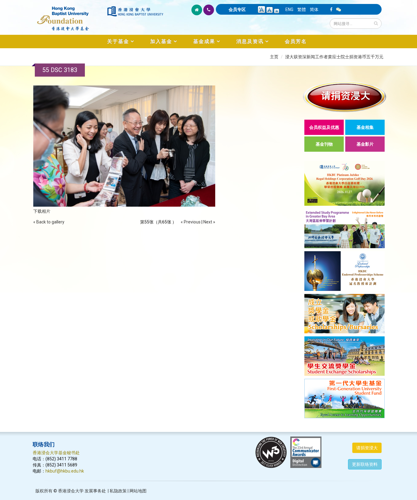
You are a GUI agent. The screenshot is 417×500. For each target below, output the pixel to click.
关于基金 (118, 41)
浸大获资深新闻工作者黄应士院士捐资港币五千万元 (334, 56)
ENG (289, 9)
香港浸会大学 (71, 490)
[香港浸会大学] (135, 11)
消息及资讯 (250, 41)
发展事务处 (95, 490)
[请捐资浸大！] (344, 96)
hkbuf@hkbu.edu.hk (64, 471)
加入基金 (161, 41)
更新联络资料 (365, 464)
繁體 (301, 9)
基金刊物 (324, 144)
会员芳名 (296, 41)
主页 (274, 56)
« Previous (191, 221)
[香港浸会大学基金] (69, 15)
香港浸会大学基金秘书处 (56, 452)
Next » (209, 221)
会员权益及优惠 (324, 127)
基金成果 (204, 41)
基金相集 (365, 127)
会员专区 (237, 9)
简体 (314, 9)
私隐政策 (118, 490)
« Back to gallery (48, 221)
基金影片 (365, 144)
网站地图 (138, 490)
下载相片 (41, 211)
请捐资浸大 (367, 447)
